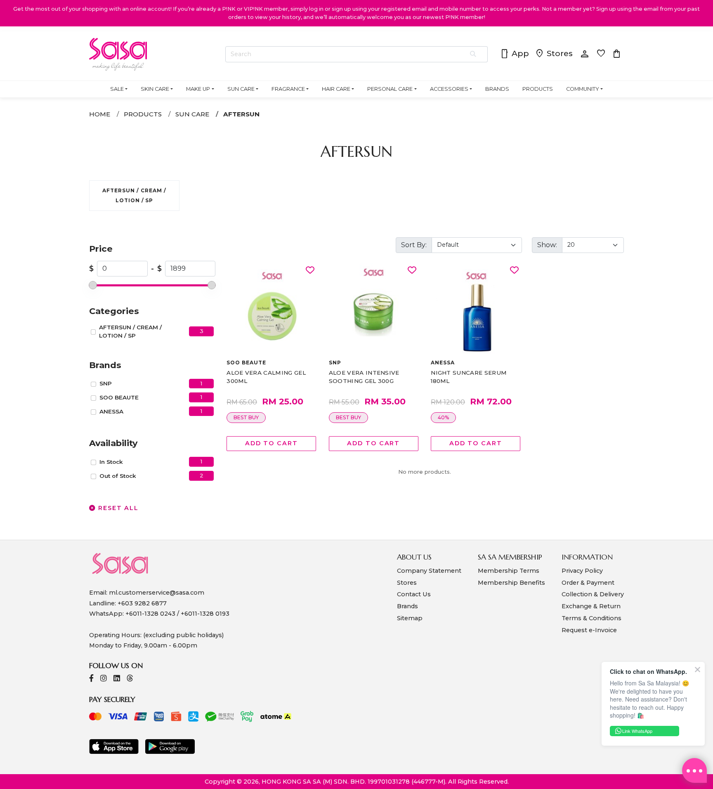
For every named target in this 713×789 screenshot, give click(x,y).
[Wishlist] (310, 270)
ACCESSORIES (449, 89)
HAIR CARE (336, 89)
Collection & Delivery (593, 594)
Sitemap (410, 618)
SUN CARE (241, 89)
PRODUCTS (537, 89)
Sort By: (414, 245)
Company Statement (429, 570)
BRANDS (497, 89)
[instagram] (103, 679)
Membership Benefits (511, 582)
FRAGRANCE (288, 89)
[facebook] (91, 679)
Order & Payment (588, 582)
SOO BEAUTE (119, 397)
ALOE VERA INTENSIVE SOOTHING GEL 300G (364, 376)
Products (143, 114)
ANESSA (111, 411)
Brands (407, 606)
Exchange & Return (591, 606)
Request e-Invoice (589, 630)
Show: (547, 245)
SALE (117, 89)
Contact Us (414, 594)
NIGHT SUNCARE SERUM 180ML (469, 376)
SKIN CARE (155, 89)
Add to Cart (271, 443)
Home (99, 114)
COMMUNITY (582, 89)
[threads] (130, 679)
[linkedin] (116, 679)
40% (443, 417)
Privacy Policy (582, 570)
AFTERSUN (241, 114)
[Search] (473, 54)
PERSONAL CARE (390, 89)
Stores (554, 54)
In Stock (111, 461)
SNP (105, 383)
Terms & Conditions (591, 618)
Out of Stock (117, 475)
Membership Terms (508, 570)
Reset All (117, 508)
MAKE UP (198, 89)
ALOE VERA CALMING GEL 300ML (266, 376)
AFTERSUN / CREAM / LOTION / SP (130, 331)
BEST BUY (246, 417)
